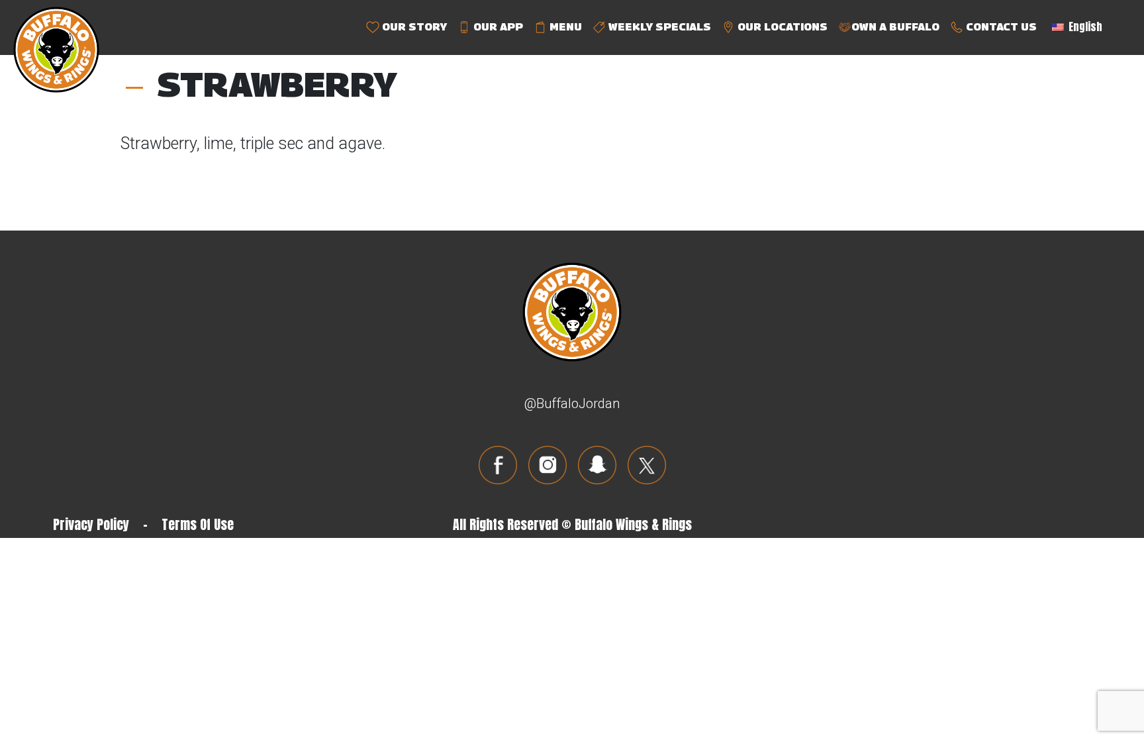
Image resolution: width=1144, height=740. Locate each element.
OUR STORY (413, 27)
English (1084, 26)
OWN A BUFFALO (895, 27)
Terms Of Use (198, 524)
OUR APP (497, 27)
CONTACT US (1000, 27)
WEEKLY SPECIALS (658, 27)
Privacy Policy (91, 524)
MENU (564, 27)
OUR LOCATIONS (781, 27)
